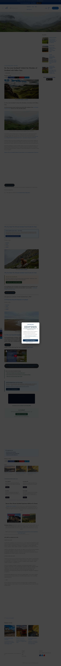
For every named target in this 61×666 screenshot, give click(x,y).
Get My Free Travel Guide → (30, 340)
